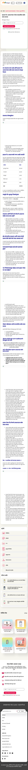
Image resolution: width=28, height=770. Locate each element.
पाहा (3, 720)
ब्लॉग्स (4, 11)
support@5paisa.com (7, 747)
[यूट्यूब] (12, 753)
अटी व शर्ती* (14, 28)
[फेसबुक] (2, 753)
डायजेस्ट (3, 729)
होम (1, 11)
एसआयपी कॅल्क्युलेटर (6, 736)
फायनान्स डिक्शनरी (6, 723)
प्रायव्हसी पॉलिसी (5, 741)
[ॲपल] (2, 758)
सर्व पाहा (25, 613)
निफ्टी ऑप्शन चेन (5, 738)
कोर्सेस (3, 717)
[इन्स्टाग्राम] (7, 753)
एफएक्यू (3, 726)
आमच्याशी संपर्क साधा (6, 744)
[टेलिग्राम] (5, 753)
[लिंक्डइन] (10, 753)
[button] (24, 2)
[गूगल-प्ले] (5, 758)
